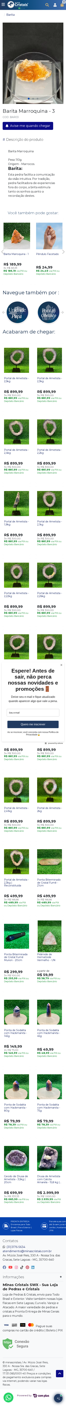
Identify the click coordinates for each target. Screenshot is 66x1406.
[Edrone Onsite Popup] (33, 703)
